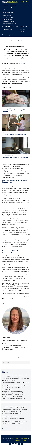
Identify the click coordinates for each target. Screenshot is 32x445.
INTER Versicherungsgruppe (19, 438)
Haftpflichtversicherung (8, 17)
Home (4, 363)
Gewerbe (22, 31)
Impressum (25, 440)
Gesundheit (11, 363)
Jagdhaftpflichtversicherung (9, 23)
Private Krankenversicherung (9, 5)
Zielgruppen (24, 26)
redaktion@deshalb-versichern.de (12, 428)
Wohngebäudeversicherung (9, 21)
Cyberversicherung (7, 15)
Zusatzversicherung (7, 7)
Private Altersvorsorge (8, 29)
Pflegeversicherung (7, 9)
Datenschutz (18, 440)
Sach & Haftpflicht (8, 12)
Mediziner (22, 29)
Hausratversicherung (7, 19)
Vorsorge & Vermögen (10, 26)
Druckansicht (22, 63)
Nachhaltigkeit (7, 35)
